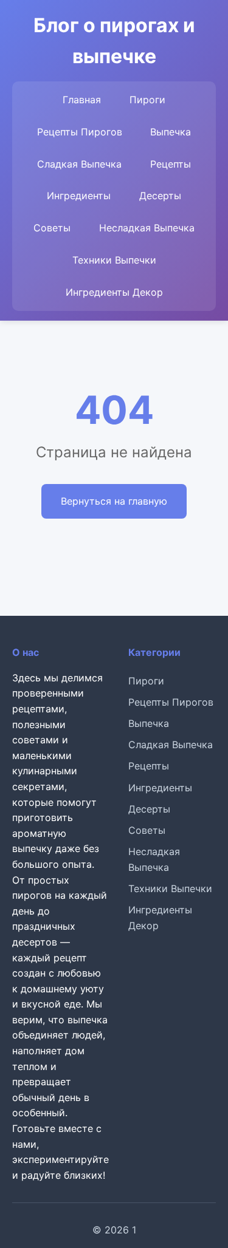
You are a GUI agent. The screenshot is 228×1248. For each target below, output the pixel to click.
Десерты (160, 195)
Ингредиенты (79, 195)
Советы (52, 228)
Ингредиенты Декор (114, 292)
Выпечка (170, 132)
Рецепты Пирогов (79, 132)
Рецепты (170, 164)
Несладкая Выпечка (147, 228)
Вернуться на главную (114, 501)
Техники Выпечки (114, 260)
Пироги (147, 100)
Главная (82, 100)
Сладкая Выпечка (79, 164)
